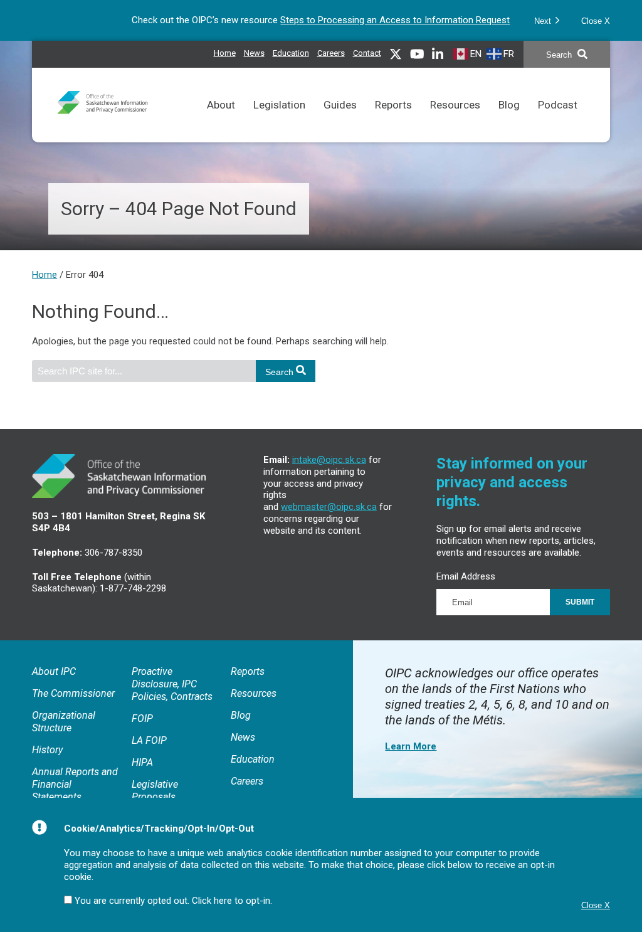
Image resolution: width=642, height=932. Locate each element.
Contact (367, 53)
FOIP (142, 718)
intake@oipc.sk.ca (329, 459)
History (47, 750)
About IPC (54, 671)
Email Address (465, 576)
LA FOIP (149, 740)
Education (291, 53)
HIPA (142, 762)
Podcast (557, 104)
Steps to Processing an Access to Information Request (395, 20)
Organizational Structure (63, 721)
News (254, 53)
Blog (509, 104)
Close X (595, 21)
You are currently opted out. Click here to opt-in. (173, 900)
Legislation (279, 104)
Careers (331, 53)
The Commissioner (73, 693)
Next (544, 21)
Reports (393, 104)
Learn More (410, 746)
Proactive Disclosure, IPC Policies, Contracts (172, 683)
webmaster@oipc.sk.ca (329, 506)
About (221, 104)
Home (225, 53)
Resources (455, 104)
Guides (340, 104)
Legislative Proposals (155, 790)
